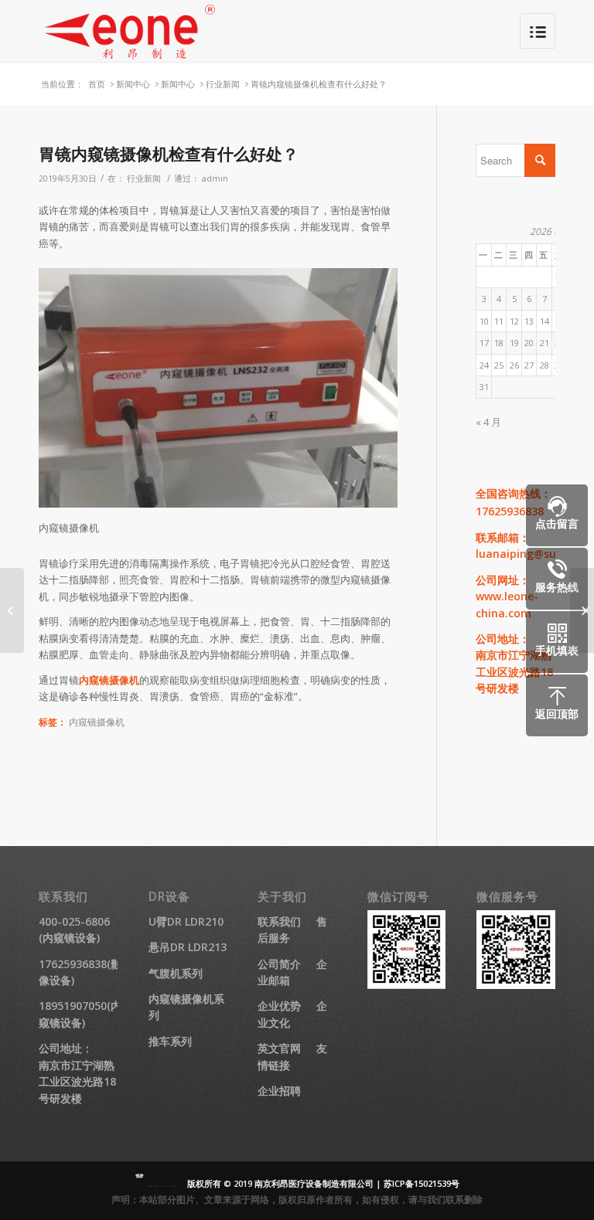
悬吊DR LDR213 (187, 947)
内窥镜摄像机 (109, 680)
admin (215, 178)
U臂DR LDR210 (186, 921)
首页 (96, 84)
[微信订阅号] (406, 984)
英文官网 (279, 1048)
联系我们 (279, 921)
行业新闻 (223, 84)
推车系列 (170, 1041)
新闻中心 (133, 84)
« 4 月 (488, 422)
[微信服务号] (515, 984)
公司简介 (279, 964)
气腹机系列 (175, 973)
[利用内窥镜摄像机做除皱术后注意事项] (12, 610)
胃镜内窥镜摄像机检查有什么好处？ (169, 154)
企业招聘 (279, 1090)
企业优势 (279, 1005)
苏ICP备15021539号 (421, 1183)
